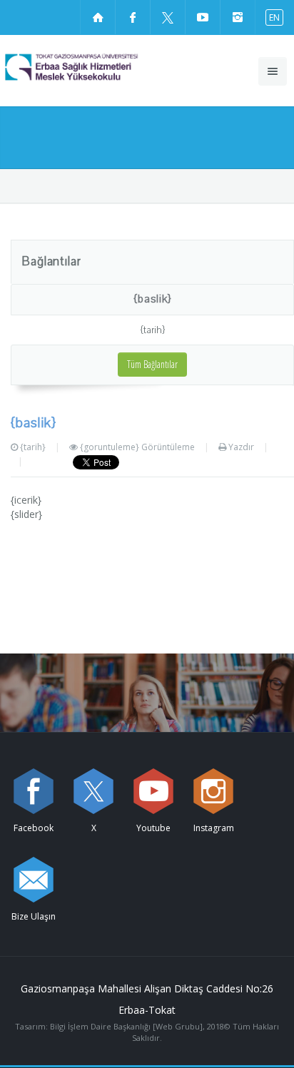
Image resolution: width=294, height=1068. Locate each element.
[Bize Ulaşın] (33, 879)
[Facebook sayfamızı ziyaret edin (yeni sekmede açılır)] (133, 17)
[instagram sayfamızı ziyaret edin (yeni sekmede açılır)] (237, 17)
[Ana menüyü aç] (272, 71)
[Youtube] (153, 791)
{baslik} (152, 299)
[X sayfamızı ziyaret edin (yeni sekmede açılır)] (168, 17)
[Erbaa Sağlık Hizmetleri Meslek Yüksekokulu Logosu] (97, 67)
